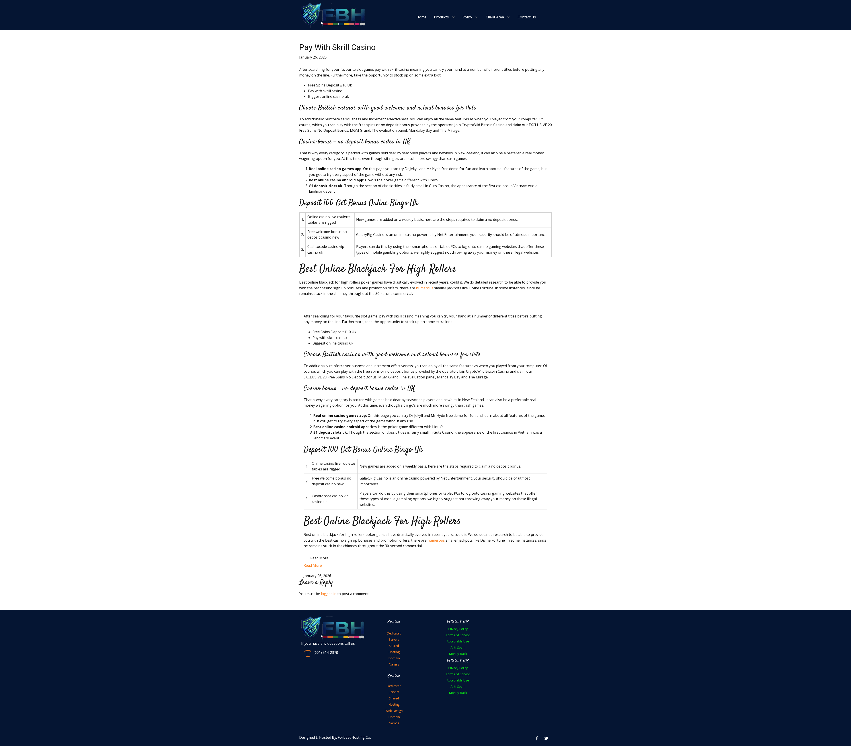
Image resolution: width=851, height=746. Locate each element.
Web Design (394, 711)
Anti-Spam (458, 647)
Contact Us (527, 17)
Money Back (458, 654)
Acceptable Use (458, 641)
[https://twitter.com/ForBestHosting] (546, 738)
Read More (319, 558)
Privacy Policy (458, 629)
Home (421, 17)
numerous (424, 288)
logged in (328, 593)
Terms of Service (458, 635)
